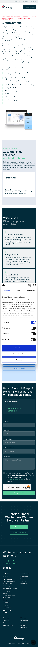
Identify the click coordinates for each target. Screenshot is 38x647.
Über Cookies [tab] (31, 290)
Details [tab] (19, 290)
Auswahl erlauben (19, 354)
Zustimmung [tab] (7, 290)
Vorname (6, 421)
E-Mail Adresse (8, 439)
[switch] (33, 328)
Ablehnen (19, 360)
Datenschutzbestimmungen (14, 479)
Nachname (7, 430)
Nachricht (7, 456)
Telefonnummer (9, 448)
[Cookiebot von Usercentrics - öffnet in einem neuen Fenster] (28, 285)
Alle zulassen (19, 348)
